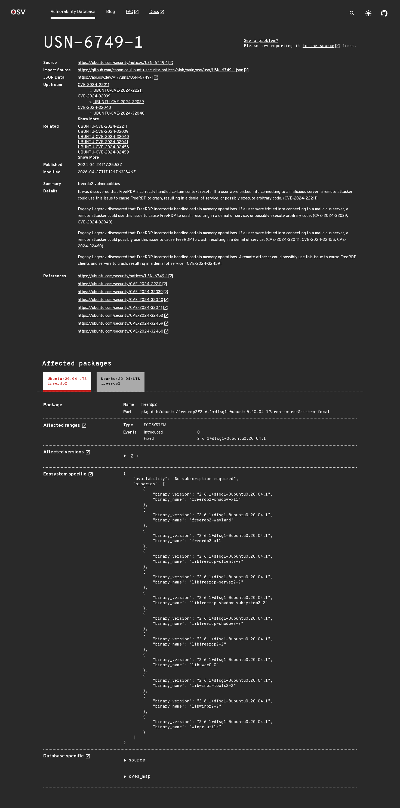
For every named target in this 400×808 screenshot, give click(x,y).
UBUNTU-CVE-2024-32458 (103, 147)
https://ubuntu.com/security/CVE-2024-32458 (120, 315)
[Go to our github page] (384, 13)
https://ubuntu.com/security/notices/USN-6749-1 (123, 63)
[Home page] (18, 13)
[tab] (67, 382)
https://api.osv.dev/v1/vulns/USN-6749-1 (115, 77)
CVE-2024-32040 (94, 107)
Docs (154, 12)
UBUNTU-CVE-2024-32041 (103, 142)
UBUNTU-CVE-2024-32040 (118, 113)
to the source (318, 46)
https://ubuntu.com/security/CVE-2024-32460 (120, 331)
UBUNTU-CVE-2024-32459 (103, 152)
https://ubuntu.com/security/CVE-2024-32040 (120, 300)
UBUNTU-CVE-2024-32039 (118, 102)
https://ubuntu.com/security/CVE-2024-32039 (120, 292)
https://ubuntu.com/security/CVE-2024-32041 (120, 308)
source (137, 760)
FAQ (129, 12)
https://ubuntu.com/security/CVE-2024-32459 (120, 323)
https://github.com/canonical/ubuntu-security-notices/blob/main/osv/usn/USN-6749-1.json (160, 70)
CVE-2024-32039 (94, 96)
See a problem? (261, 41)
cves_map (139, 776)
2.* (135, 456)
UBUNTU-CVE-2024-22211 (118, 90)
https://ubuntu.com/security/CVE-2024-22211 (120, 284)
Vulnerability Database (73, 12)
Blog (110, 12)
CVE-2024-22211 (93, 85)
